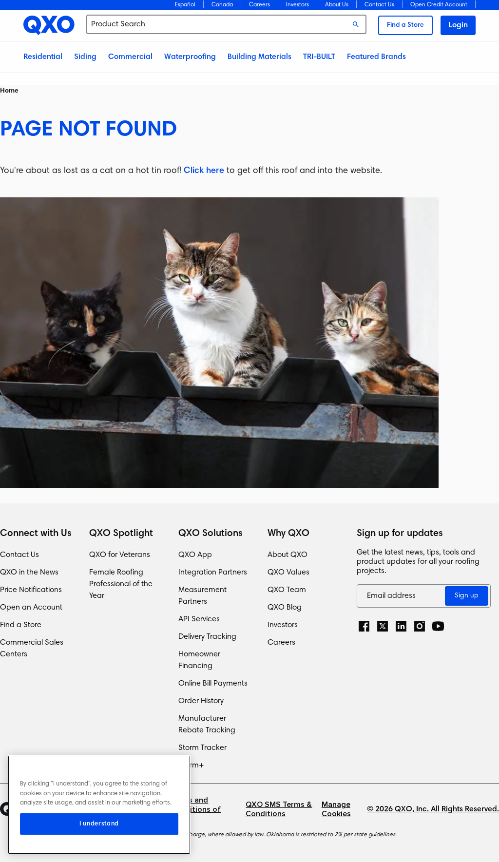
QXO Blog (285, 608)
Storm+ (191, 765)
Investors (297, 5)
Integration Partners (212, 572)
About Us (336, 5)
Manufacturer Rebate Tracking (206, 724)
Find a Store (405, 25)
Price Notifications (31, 590)
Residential (42, 57)
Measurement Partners (202, 596)
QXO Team (287, 590)
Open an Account (31, 608)
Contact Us (379, 5)
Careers (259, 5)
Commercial (130, 57)
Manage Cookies (336, 809)
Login (458, 25)
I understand (99, 824)
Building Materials (259, 57)
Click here (204, 171)
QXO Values (288, 572)
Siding (85, 57)
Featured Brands (376, 57)
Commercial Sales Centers (31, 648)
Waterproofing (190, 57)
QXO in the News (29, 572)
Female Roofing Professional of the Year (121, 584)
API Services (199, 619)
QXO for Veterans (119, 555)
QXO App (195, 555)
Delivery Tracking (207, 637)
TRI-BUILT (319, 57)
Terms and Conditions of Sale (196, 810)
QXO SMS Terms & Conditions (279, 809)
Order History (201, 701)
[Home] (49, 25)
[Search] (355, 24)
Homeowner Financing (199, 660)
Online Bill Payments (213, 684)
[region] (99, 804)
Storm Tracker (202, 748)
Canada (222, 5)
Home (9, 91)
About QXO (287, 555)
